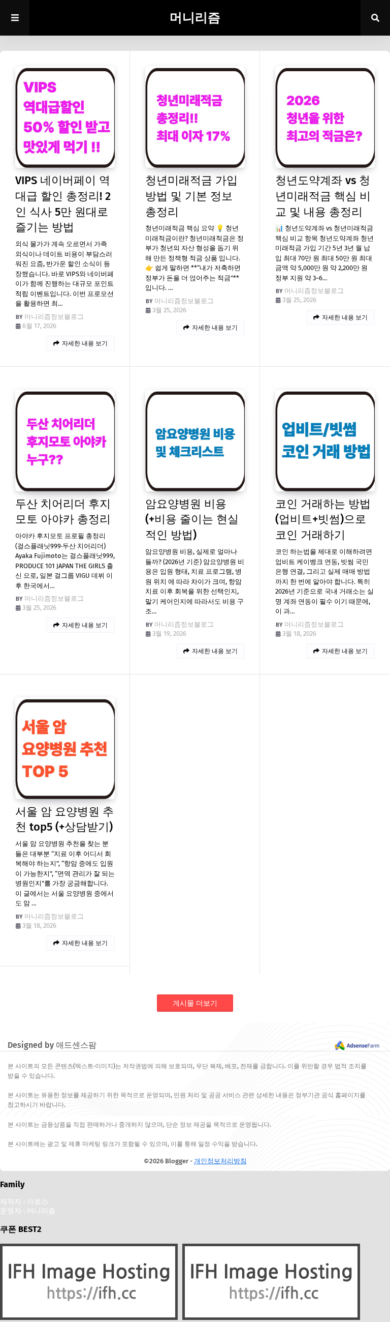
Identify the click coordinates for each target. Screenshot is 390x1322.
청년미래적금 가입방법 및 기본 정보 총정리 (191, 196)
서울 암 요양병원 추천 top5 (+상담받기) (64, 819)
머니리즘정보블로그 (54, 316)
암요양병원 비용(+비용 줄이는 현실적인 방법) (192, 519)
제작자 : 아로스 (24, 1201)
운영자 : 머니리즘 (27, 1211)
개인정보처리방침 (220, 1161)
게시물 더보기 (195, 1003)
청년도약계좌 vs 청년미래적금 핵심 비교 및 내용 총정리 (323, 196)
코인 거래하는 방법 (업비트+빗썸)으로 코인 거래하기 (323, 519)
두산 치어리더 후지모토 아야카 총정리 (63, 511)
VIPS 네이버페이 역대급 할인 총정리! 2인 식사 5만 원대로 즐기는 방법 (63, 203)
